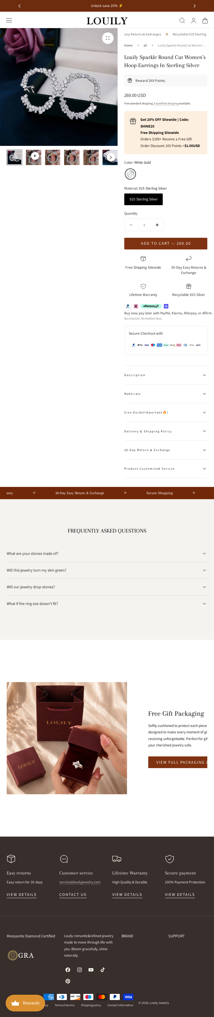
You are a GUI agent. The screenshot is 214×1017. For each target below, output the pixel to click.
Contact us (73, 894)
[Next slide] (195, 6)
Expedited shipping (166, 103)
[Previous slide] (13, 157)
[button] (9, 20)
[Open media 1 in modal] (108, 38)
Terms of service (64, 1005)
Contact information (120, 1005)
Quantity (130, 213)
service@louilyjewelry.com (80, 881)
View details (22, 894)
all (145, 45)
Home (128, 45)
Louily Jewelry (159, 1003)
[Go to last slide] (19, 6)
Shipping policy (91, 1005)
